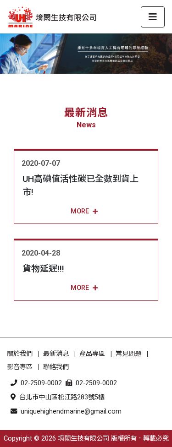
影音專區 (20, 367)
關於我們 (20, 354)
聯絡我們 (56, 367)
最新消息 (56, 354)
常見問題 (128, 354)
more (80, 211)
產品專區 (92, 354)
